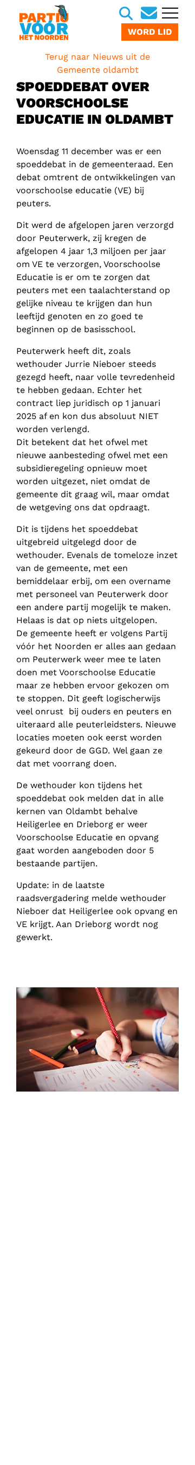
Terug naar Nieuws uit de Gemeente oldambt (97, 63)
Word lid (150, 32)
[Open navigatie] (168, 14)
